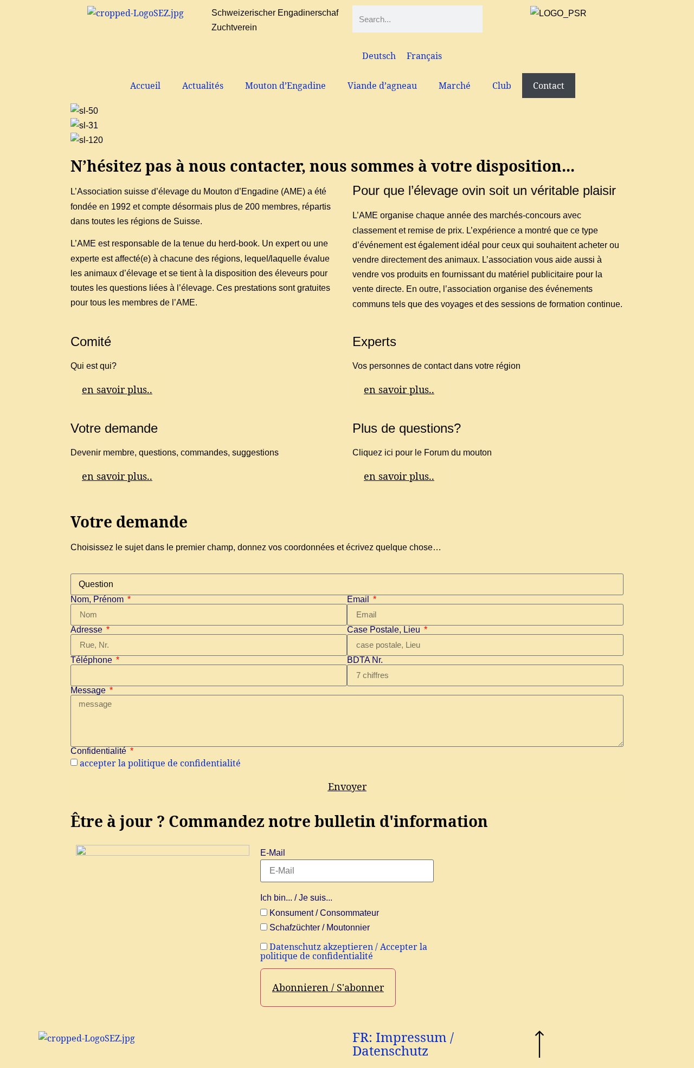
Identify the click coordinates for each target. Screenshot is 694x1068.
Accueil (145, 86)
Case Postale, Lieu (384, 630)
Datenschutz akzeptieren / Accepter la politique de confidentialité (343, 951)
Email (359, 599)
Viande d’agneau (382, 86)
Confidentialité (99, 751)
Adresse (87, 630)
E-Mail (272, 853)
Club (501, 86)
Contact (548, 86)
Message (89, 690)
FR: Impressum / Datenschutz (403, 1043)
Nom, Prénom (98, 599)
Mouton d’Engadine (285, 86)
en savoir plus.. (117, 389)
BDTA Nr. (365, 660)
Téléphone (92, 660)
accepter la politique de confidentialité (160, 763)
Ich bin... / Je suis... (296, 898)
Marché (455, 86)
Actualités (202, 86)
